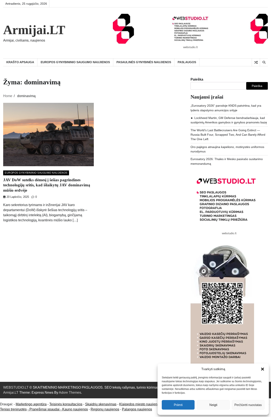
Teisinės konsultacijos (65, 404)
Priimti (178, 405)
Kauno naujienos (75, 409)
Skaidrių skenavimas (100, 404)
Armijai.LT (34, 30)
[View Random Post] (256, 62)
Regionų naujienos (105, 409)
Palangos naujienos (137, 409)
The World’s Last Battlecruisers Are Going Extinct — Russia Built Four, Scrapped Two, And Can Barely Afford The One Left (228, 134)
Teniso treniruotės (13, 409)
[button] (262, 369)
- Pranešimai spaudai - (45, 409)
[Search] (264, 62)
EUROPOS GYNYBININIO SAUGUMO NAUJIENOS (75, 62)
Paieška (197, 79)
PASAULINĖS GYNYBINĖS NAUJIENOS (143, 62)
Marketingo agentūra (31, 404)
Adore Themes (70, 392)
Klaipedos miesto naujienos (140, 404)
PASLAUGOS (187, 62)
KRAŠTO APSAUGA (20, 62)
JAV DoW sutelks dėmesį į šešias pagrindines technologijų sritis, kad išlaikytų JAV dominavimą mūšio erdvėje (46, 185)
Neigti (213, 405)
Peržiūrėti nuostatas (248, 405)
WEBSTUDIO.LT (16, 387)
